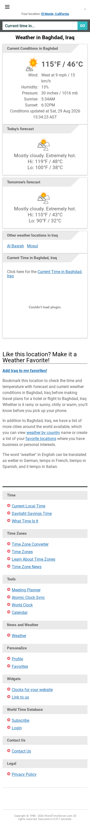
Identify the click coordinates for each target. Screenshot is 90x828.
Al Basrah (15, 246)
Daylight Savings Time (32, 513)
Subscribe (20, 720)
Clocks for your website (32, 689)
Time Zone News (27, 566)
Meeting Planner (26, 590)
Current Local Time (28, 506)
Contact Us (21, 751)
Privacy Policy (24, 774)
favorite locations (41, 438)
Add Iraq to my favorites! (24, 370)
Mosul (32, 246)
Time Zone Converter (30, 544)
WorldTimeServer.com (45, 6)
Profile (17, 659)
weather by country (43, 432)
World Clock (22, 605)
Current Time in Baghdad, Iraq (44, 273)
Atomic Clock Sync (28, 597)
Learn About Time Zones (33, 559)
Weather (19, 635)
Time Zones (22, 551)
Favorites (20, 666)
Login (17, 728)
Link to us (20, 697)
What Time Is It (25, 521)
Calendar (20, 612)
